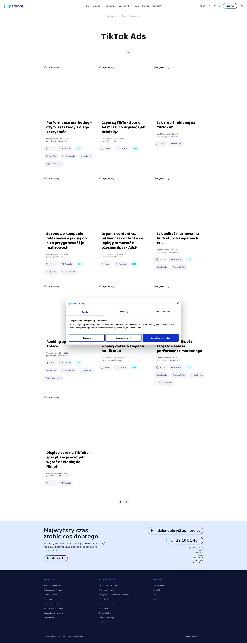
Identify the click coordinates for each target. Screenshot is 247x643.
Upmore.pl (111, 16)
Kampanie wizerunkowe (53, 613)
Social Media (49, 618)
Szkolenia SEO (105, 613)
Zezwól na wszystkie (160, 338)
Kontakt (157, 5)
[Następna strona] (126, 501)
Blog (137, 5)
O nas (155, 594)
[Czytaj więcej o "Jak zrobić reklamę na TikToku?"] (180, 91)
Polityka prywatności (194, 636)
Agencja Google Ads (52, 585)
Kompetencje (109, 5)
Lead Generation (50, 594)
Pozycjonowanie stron (108, 585)
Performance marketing (53, 608)
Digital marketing (51, 604)
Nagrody (146, 5)
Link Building (104, 622)
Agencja (96, 5)
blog (123, 16)
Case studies (158, 585)
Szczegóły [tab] (123, 312)
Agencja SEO (104, 599)
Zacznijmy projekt (55, 558)
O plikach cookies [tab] (162, 312)
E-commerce (49, 599)
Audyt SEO (103, 608)
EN (204, 5)
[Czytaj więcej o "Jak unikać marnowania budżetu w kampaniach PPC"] (180, 202)
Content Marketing (106, 618)
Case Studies (125, 5)
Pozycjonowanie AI (106, 590)
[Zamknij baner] (178, 303)
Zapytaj (230, 5)
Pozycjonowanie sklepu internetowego (114, 594)
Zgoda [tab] (85, 312)
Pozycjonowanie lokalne (108, 604)
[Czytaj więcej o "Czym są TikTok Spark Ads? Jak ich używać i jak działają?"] (124, 91)
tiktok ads (135, 16)
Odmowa (86, 338)
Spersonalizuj (122, 338)
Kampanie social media (53, 590)
